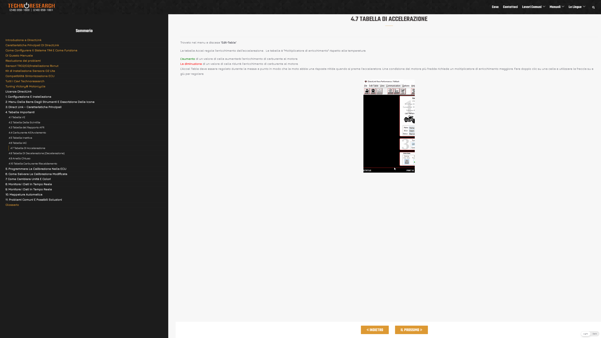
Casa (495, 7)
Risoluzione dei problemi (23, 60)
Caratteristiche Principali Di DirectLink (32, 45)
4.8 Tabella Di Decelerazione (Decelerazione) (36, 153)
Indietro (376, 330)
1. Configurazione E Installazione (28, 96)
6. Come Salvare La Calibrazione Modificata (36, 174)
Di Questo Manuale (19, 55)
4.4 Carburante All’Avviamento (27, 132)
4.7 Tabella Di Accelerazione (27, 148)
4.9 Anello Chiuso (19, 158)
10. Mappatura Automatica (23, 194)
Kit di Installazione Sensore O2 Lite (30, 70)
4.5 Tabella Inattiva (20, 137)
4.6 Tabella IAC (18, 142)
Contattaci (510, 7)
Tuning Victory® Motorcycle (25, 86)
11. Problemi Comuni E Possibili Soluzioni (33, 199)
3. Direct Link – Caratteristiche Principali (33, 107)
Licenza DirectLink (18, 91)
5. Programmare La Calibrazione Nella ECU (35, 168)
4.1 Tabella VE (17, 117)
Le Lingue (575, 7)
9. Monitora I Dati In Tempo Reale (28, 189)
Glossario (12, 204)
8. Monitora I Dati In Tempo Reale (28, 184)
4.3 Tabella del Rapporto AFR (26, 127)
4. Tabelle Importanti (20, 112)
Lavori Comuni (532, 7)
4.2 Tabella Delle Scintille (24, 122)
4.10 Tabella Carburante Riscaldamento (33, 163)
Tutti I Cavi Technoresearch (24, 81)
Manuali (555, 7)
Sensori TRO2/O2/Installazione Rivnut (32, 65)
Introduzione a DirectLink (23, 40)
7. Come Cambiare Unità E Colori (28, 179)
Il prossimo (410, 330)
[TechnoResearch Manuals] (31, 6)
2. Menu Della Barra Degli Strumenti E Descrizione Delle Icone (50, 101)
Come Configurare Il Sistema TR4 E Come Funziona (41, 50)
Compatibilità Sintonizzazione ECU (29, 76)
